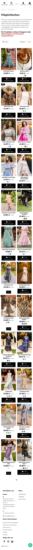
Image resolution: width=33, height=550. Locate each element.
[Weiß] (6, 146)
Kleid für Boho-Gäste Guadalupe (9, 355)
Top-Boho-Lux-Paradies (8, 177)
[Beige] (23, 75)
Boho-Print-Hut (8, 106)
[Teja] (26, 323)
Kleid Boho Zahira (9, 318)
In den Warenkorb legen (8, 79)
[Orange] (7, 396)
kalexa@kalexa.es (10, 516)
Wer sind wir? (7, 527)
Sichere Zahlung (7, 530)
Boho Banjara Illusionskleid (24, 178)
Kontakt (5, 532)
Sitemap (5, 535)
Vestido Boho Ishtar (24, 285)
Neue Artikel (22, 499)
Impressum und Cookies (9, 525)
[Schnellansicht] (14, 53)
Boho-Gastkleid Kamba (24, 355)
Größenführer (22, 494)
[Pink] (8, 146)
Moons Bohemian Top (9, 142)
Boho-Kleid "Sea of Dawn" (24, 463)
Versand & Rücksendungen (10, 523)
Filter (6, 42)
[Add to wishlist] (14, 50)
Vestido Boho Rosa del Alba (8, 463)
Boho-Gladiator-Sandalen (24, 213)
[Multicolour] (10, 322)
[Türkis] (10, 146)
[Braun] (25, 75)
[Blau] (23, 111)
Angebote (21, 497)
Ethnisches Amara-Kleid (8, 213)
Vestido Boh (8, 391)
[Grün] (25, 111)
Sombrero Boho (24, 71)
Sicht (8, 292)
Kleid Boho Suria (24, 391)
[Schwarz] (25, 146)
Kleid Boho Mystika (24, 427)
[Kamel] (6, 322)
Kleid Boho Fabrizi (8, 71)
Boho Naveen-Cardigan (24, 142)
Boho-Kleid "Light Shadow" (24, 318)
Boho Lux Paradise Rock (24, 249)
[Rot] (22, 431)
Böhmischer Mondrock (8, 249)
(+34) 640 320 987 (8, 513)
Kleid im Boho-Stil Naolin (8, 427)
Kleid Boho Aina (8, 285)
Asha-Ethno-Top (24, 106)
